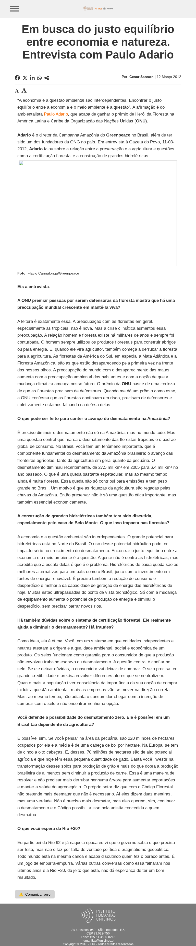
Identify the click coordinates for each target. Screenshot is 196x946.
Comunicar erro (35, 894)
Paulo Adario (55, 114)
